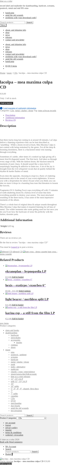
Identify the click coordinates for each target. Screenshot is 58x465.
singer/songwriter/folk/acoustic (24, 374)
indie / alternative (18, 367)
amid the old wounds (14, 15)
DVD (13, 401)
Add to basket (6, 103)
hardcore (14, 359)
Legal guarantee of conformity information (18, 108)
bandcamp (9, 13)
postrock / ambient (18, 355)
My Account (10, 446)
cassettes (14, 396)
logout (8, 425)
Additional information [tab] (15, 117)
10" (12, 384)
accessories (15, 340)
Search (29, 22)
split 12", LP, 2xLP (19, 381)
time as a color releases (20, 376)
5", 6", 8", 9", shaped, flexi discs (25, 389)
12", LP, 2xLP (17, 379)
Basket (9, 454)
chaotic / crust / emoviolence (23, 372)
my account (10, 423)
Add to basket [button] (18, 277)
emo (12, 352)
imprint (8, 430)
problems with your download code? (21, 17)
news (7, 35)
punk (13, 364)
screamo (14, 357)
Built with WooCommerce (11, 442)
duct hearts (15, 406)
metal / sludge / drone (24, 110)
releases (8, 37)
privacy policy (11, 427)
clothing (14, 345)
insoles (19, 342)
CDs (15, 73)
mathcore (15, 369)
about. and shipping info (15, 30)
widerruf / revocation (14, 435)
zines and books (12, 330)
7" (12, 391)
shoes (13, 347)
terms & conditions (13, 432)
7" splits (14, 393)
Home (2, 73)
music (9, 73)
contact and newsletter (14, 40)
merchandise (16, 403)
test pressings (16, 410)
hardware (15, 335)
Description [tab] (10, 115)
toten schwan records (47, 110)
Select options (25, 291)
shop (7, 32)
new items (4, 323)
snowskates (16, 337)
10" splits (15, 386)
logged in (15, 247)
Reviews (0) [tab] (10, 120)
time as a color (6, 1)
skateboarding (11, 333)
